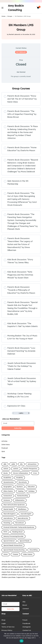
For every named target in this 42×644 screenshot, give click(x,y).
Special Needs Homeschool (13, 545)
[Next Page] (28, 413)
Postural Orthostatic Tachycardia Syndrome (19, 527)
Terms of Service (8, 627)
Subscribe (17, 428)
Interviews (6, 444)
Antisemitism (32, 464)
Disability (19, 477)
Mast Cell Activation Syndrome (14, 504)
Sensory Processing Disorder (13, 536)
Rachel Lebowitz (14, 34)
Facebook (26, 623)
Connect (26, 609)
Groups (9, 16)
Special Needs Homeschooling (14, 550)
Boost (25, 605)
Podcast (5, 448)
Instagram (27, 627)
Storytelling (34, 550)
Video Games (27, 554)
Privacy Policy (7, 630)
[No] (39, 638)
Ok (21, 641)
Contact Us (27, 630)
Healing (20, 491)
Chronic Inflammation (20, 473)
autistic (15, 468)
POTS (5, 532)
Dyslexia (20, 486)
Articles (4, 441)
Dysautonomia (9, 482)
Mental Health (8, 509)
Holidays (31, 491)
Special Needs (24, 541)
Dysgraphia (8, 486)
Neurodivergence (9, 514)
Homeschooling (22, 495)
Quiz (3, 451)
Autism (6, 468)
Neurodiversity (23, 518)
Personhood (19, 523)
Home (3, 16)
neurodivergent (26, 514)
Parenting (7, 523)
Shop (3, 620)
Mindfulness (22, 509)
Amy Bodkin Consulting (16, 8)
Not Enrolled (21, 52)
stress (6, 554)
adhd (13, 464)
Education (31, 486)
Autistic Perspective (30, 468)
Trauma (15, 554)
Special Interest (9, 541)
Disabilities (7, 477)
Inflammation (19, 500)
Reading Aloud (17, 532)
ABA (5, 464)
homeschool (8, 495)
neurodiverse (8, 518)
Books (6, 473)
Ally (21, 464)
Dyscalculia (23, 482)
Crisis (35, 473)
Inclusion (7, 500)
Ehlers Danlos (8, 491)
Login (4, 623)
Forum (25, 620)
